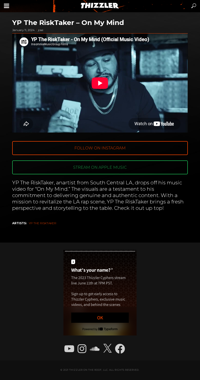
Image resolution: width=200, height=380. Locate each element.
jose (40, 30)
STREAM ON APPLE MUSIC (100, 167)
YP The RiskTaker (42, 223)
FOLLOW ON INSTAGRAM (100, 148)
